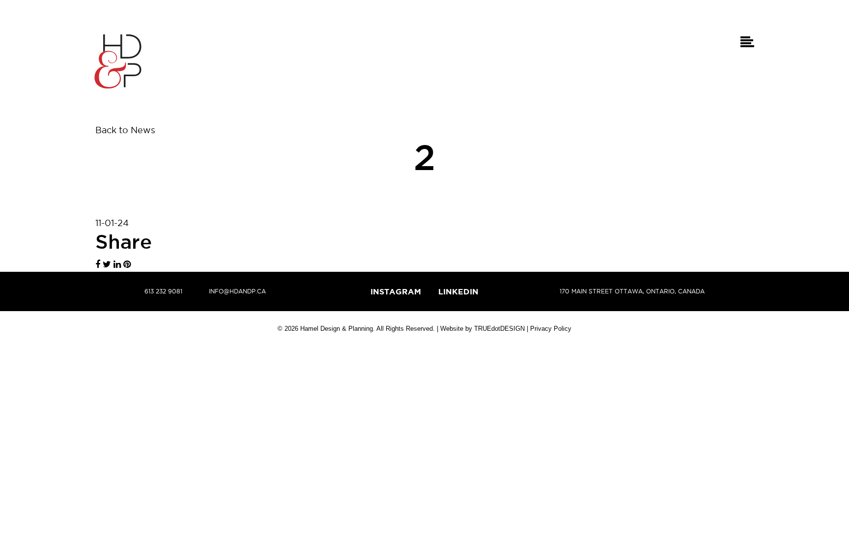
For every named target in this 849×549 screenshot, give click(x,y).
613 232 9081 (163, 291)
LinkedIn (458, 291)
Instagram (395, 291)
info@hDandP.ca (237, 291)
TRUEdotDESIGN (499, 328)
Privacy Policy (550, 328)
